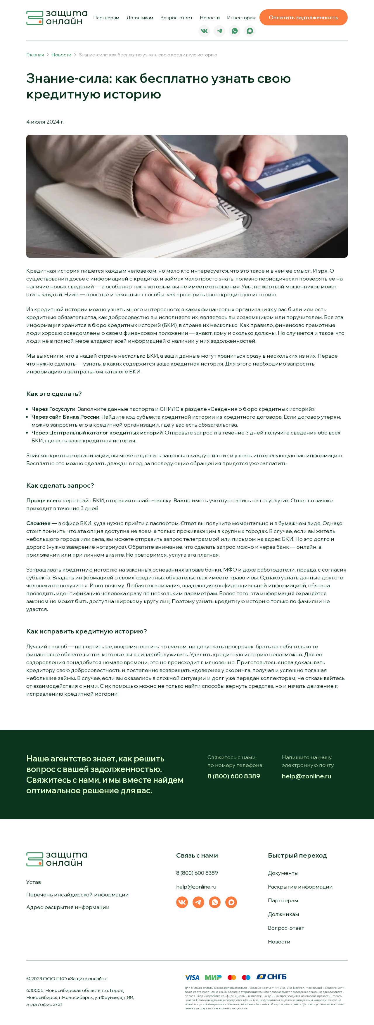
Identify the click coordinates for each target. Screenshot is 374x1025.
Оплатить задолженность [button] (303, 17)
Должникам (140, 17)
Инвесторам (241, 17)
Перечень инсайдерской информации (77, 894)
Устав (33, 882)
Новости (210, 17)
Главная (35, 55)
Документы (283, 873)
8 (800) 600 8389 (233, 776)
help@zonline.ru (306, 776)
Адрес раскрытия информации (68, 907)
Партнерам (106, 17)
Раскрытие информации (300, 886)
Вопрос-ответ (176, 17)
